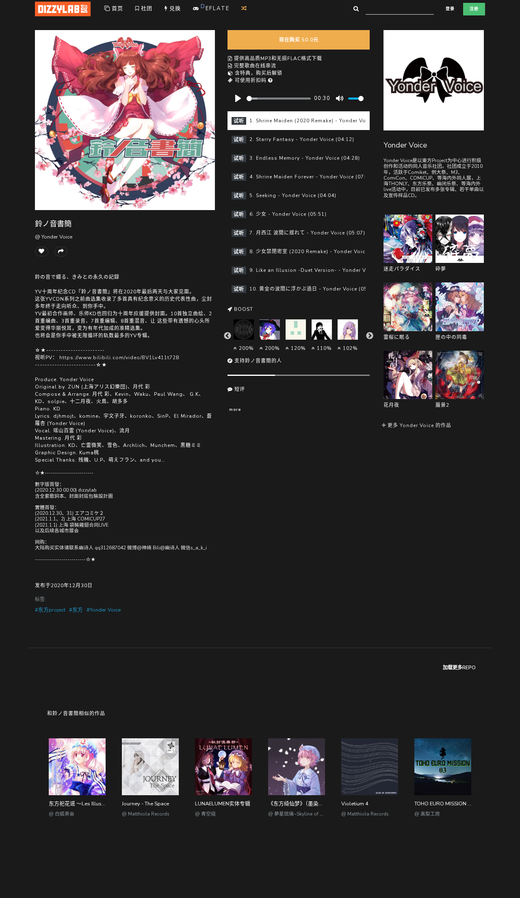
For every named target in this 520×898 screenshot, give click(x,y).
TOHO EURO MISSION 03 (444, 803)
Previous (227, 336)
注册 (474, 9)
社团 (145, 8)
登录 (450, 9)
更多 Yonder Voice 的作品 (418, 425)
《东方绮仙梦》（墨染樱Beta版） (306, 803)
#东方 (76, 610)
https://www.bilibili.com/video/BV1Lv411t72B (119, 357)
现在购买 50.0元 (298, 40)
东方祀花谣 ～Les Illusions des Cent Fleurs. (100, 803)
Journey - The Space (145, 803)
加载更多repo (459, 667)
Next (370, 336)
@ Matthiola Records (145, 814)
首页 (116, 8)
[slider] (279, 98)
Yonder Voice (405, 145)
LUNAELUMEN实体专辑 (222, 803)
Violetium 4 (354, 803)
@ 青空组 (205, 814)
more (235, 409)
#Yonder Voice (104, 610)
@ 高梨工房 (427, 814)
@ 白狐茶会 (61, 814)
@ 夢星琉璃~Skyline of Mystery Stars (308, 814)
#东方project (50, 610)
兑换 (174, 8)
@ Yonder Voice (53, 237)
